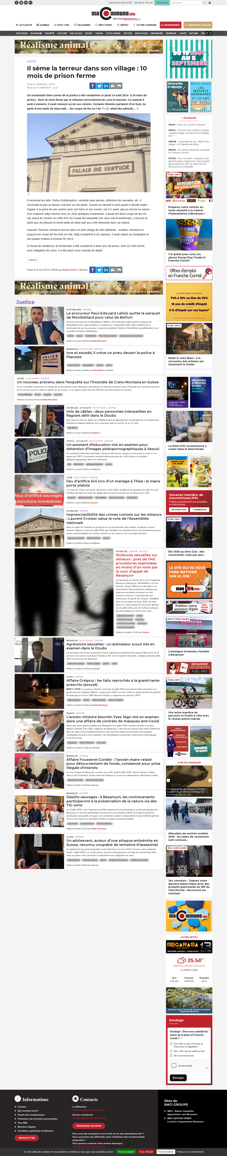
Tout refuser (146, 1151)
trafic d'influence (87, 743)
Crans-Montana (25, 395)
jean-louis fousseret (94, 780)
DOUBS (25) (72, 408)
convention (72, 824)
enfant (139, 616)
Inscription (179, 509)
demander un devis (88, 1125)
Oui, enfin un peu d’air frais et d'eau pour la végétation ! (188, 1045)
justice (86, 700)
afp (69, 464)
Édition (117, 18)
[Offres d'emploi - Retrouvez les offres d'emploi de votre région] (189, 279)
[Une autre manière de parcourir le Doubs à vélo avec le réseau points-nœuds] (189, 693)
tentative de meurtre (139, 860)
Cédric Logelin (93, 664)
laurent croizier (93, 538)
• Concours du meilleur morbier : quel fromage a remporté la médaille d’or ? (188, 133)
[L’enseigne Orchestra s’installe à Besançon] (189, 632)
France (70, 713)
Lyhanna (139, 619)
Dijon (69, 677)
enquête (47, 395)
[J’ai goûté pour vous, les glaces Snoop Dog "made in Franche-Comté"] (189, 234)
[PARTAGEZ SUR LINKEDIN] (106, 86)
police (108, 365)
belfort (70, 336)
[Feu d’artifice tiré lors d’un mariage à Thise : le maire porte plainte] (39, 488)
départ (79, 336)
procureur (142, 623)
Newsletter (27, 1138)
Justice (31, 61)
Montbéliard (73, 309)
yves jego (101, 743)
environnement (87, 824)
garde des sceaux (124, 619)
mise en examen (116, 700)
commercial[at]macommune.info (89, 1118)
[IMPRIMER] (119, 86)
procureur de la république (131, 336)
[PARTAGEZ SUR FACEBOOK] (93, 86)
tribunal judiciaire (104, 824)
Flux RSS (22, 1123)
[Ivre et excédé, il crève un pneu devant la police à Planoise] (39, 360)
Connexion (199, 509)
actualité (85, 408)
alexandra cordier (75, 780)
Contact (22, 1106)
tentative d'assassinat (118, 860)
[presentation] (168, 780)
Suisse (20, 378)
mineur (106, 538)
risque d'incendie (116, 498)
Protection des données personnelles (37, 1119)
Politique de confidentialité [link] (190, 1151)
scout (114, 664)
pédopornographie (94, 464)
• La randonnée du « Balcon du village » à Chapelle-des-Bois (188, 143)
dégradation (88, 365)
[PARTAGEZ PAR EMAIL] (112, 86)
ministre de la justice (126, 623)
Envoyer (178, 1077)
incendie (58, 395)
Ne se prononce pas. (184, 1055)
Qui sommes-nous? (28, 1110)
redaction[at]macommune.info (88, 1110)
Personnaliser (166, 1151)
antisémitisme (74, 860)
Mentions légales (27, 1127)
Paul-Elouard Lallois (107, 336)
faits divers (72, 428)
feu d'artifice (101, 498)
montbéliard (91, 336)
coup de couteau (90, 860)
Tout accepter (126, 1151)
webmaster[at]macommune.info (89, 1146)
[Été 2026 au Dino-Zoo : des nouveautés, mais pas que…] (189, 532)
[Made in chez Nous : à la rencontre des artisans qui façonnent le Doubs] (189, 338)
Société (143, 551)
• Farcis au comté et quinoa (186, 124)
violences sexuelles (125, 627)
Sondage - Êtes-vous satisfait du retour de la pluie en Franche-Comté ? (189, 1035)
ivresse (100, 365)
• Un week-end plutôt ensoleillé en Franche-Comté (189, 151)
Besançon (72, 349)
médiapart (72, 743)
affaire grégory (74, 700)
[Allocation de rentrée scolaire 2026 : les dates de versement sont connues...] (189, 814)
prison (103, 860)
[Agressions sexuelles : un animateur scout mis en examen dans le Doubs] (39, 651)
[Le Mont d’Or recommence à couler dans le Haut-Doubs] (189, 426)
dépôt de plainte (85, 498)
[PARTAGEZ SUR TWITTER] (99, 86)
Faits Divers (86, 349)
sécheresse (132, 498)
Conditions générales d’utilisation (36, 1131)
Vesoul (70, 441)
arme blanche (74, 365)
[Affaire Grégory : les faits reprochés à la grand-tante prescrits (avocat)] (39, 688)
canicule (71, 498)
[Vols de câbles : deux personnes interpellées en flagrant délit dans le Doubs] (39, 419)
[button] (204, 2)
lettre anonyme (99, 700)
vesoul (108, 464)
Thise (69, 477)
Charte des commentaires (31, 1115)
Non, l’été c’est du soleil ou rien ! (190, 1051)
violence (33, 260)
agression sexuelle (76, 538)
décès (37, 395)
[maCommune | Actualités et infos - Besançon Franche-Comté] (114, 13)
